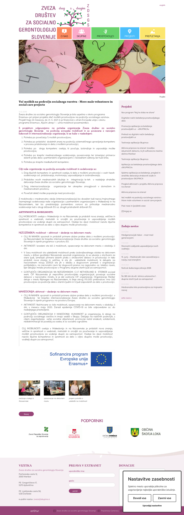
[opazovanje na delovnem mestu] (54, 388)
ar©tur (34, 511)
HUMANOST (77, 313)
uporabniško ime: (77, 471)
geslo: (71, 480)
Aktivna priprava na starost (133, 192)
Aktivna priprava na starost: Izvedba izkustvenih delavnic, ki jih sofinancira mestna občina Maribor (141, 150)
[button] (64, 33)
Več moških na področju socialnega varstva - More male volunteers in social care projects (141, 199)
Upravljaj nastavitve (152, 505)
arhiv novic (126, 298)
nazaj (26, 414)
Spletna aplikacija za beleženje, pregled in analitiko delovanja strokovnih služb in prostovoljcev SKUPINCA (140, 175)
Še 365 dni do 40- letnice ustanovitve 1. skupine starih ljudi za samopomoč (138, 277)
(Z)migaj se (126, 211)
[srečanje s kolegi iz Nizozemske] (29, 388)
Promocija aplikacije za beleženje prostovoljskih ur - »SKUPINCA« (136, 127)
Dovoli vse (139, 498)
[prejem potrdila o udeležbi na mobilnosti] (79, 388)
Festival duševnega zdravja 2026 (136, 267)
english (162, 5)
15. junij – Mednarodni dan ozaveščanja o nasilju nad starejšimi (140, 258)
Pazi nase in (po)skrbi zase (133, 205)
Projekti (162, 97)
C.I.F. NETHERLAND (84, 271)
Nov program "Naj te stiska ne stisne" (138, 112)
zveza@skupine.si (42, 499)
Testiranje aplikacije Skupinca (134, 142)
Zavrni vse (164, 498)
